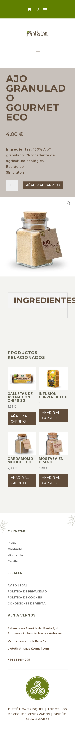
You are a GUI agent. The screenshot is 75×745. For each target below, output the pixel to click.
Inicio (12, 543)
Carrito (13, 561)
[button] (68, 203)
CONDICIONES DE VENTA (27, 603)
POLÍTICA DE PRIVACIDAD (27, 591)
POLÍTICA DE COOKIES (25, 597)
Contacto (15, 549)
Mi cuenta (15, 555)
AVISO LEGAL (18, 585)
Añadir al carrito (43, 185)
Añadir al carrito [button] (20, 418)
